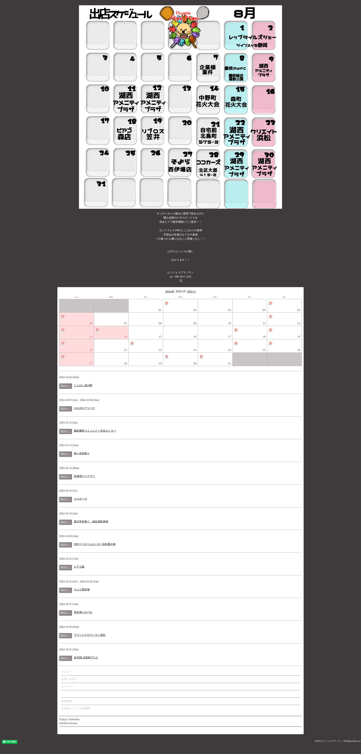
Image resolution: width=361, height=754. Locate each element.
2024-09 (169, 291)
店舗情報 (66, 701)
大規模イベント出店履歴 (75, 708)
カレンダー (67, 693)
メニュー (66, 671)
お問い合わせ (69, 679)
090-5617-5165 (183, 276)
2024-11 (191, 291)
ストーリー (67, 686)
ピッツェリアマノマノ (332, 741)
